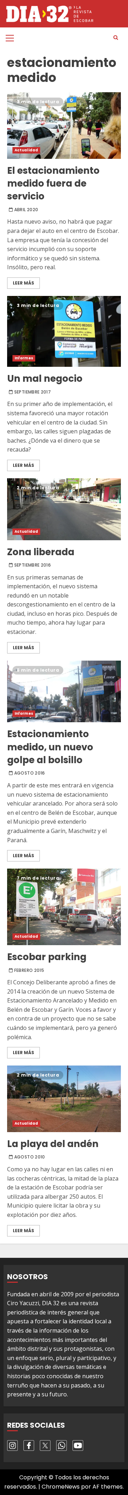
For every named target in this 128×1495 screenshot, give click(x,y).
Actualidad (26, 150)
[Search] (115, 38)
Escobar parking (64, 907)
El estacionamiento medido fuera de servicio (64, 125)
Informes (24, 358)
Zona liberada (64, 509)
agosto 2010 (29, 1157)
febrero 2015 (29, 970)
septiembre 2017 (32, 392)
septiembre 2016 (32, 565)
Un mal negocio (64, 331)
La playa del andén (64, 1099)
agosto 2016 (29, 773)
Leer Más (23, 283)
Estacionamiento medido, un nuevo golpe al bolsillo (64, 692)
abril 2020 (26, 210)
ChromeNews (61, 1487)
